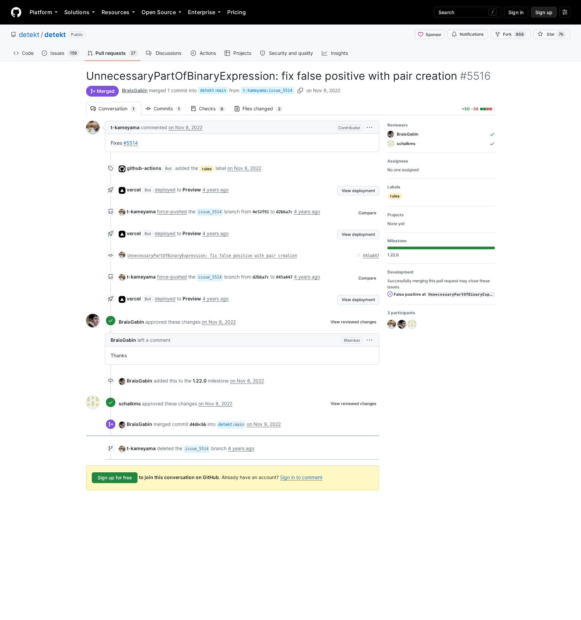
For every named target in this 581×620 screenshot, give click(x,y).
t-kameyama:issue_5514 (267, 90)
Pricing (236, 12)
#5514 (130, 143)
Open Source (159, 12)
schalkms (130, 403)
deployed (165, 189)
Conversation (120, 108)
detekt (29, 35)
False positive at (444, 294)
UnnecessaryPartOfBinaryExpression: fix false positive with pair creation (212, 255)
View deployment (358, 190)
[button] (369, 127)
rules (206, 168)
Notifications (471, 34)
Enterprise (201, 12)
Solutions (76, 12)
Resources (115, 12)
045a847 (371, 255)
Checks (214, 108)
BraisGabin (135, 90)
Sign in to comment (301, 477)
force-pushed (172, 211)
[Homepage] (16, 12)
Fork (513, 34)
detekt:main (213, 90)
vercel (134, 189)
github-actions (144, 168)
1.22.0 (199, 381)
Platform (41, 12)
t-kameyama (125, 127)
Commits (170, 108)
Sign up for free (115, 477)
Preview (192, 189)
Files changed (264, 108)
